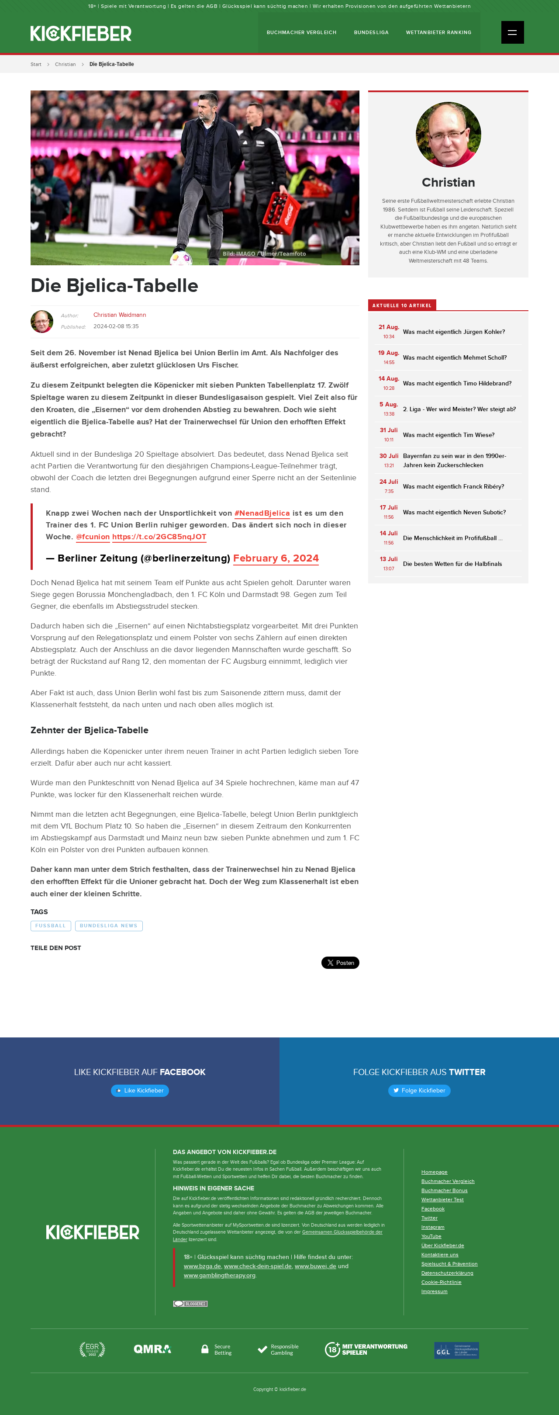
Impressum (434, 1291)
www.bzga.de (202, 1266)
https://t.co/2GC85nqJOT (159, 537)
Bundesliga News (109, 926)
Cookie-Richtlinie (441, 1282)
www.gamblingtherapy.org (219, 1275)
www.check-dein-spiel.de (258, 1266)
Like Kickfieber (143, 1090)
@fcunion (93, 537)
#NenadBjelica (262, 513)
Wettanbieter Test (442, 1200)
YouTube (431, 1236)
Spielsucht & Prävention (449, 1264)
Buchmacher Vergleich (302, 32)
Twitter (467, 1072)
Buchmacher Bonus (444, 1190)
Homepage (434, 1172)
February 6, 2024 (276, 558)
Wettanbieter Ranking (439, 32)
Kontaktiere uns (440, 1255)
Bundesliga (371, 32)
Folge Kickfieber (422, 1090)
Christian (65, 64)
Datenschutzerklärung (447, 1273)
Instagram (433, 1227)
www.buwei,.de (315, 1266)
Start (36, 64)
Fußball (50, 926)
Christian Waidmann (119, 315)
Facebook (183, 1072)
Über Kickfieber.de (442, 1245)
